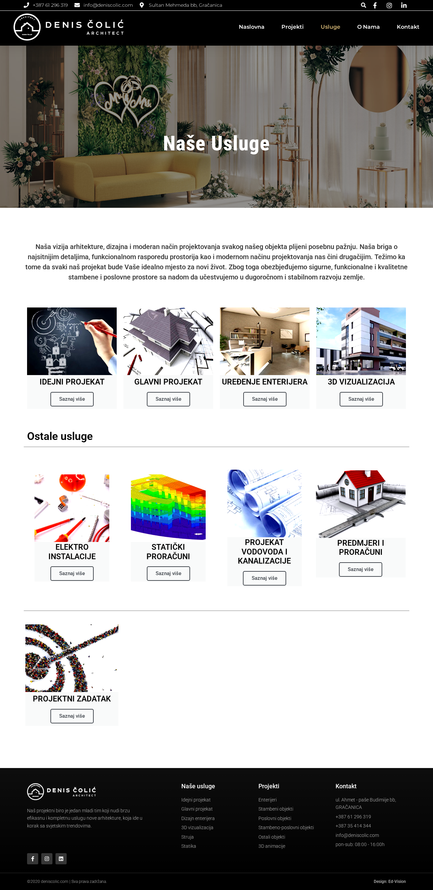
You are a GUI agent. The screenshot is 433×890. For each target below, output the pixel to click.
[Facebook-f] (32, 858)
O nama (368, 27)
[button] (363, 5)
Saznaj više (72, 399)
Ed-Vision (397, 881)
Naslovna (252, 27)
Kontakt (408, 27)
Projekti (292, 27)
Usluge (330, 27)
